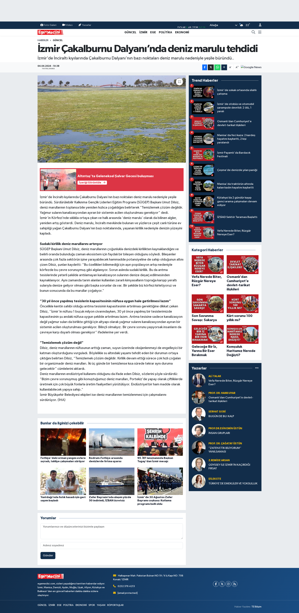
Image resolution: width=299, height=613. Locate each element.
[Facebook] (216, 584)
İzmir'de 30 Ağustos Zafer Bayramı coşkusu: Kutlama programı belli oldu (155, 500)
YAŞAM (101, 605)
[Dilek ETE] (199, 481)
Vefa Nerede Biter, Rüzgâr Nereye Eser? (230, 382)
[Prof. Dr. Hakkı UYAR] (199, 397)
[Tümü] (257, 368)
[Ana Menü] (259, 32)
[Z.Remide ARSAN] (199, 464)
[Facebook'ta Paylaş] (204, 67)
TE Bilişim (256, 606)
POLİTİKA (165, 32)
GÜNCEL (130, 32)
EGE (153, 32)
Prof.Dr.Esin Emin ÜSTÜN (225, 428)
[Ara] (253, 32)
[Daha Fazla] (224, 67)
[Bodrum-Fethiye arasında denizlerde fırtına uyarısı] (111, 442)
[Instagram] (228, 584)
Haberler (43, 40)
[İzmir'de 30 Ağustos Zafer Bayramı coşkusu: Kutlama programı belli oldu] (160, 481)
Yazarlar (86, 25)
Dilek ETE (215, 479)
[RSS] (234, 584)
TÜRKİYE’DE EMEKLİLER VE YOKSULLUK (233, 483)
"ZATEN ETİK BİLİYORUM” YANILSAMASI (225, 450)
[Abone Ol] (251, 67)
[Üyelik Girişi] (258, 25)
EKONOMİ (182, 32)
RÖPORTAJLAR (115, 605)
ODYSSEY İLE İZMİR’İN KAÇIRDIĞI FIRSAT (229, 466)
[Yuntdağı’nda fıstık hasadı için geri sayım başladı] (63, 481)
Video (69, 25)
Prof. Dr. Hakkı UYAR (222, 393)
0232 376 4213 (126, 586)
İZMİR (143, 32)
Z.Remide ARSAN (219, 460)
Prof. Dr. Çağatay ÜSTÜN (225, 443)
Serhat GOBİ (217, 411)
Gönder (48, 555)
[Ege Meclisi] (51, 32)
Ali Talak (215, 376)
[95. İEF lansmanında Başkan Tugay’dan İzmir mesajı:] (160, 442)
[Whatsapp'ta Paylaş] (217, 67)
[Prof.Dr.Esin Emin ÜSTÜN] (199, 430)
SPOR (92, 605)
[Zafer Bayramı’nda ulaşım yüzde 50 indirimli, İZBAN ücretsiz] (111, 481)
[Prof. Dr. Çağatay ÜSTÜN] (199, 447)
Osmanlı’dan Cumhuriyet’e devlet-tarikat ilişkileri (231, 399)
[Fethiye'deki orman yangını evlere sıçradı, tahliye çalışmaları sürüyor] (63, 442)
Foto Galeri (50, 25)
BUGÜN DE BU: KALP (221, 416)
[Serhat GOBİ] (199, 413)
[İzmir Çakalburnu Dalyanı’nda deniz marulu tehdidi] (112, 118)
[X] (222, 584)
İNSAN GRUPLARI (219, 433)
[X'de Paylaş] (211, 67)
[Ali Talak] (199, 380)
